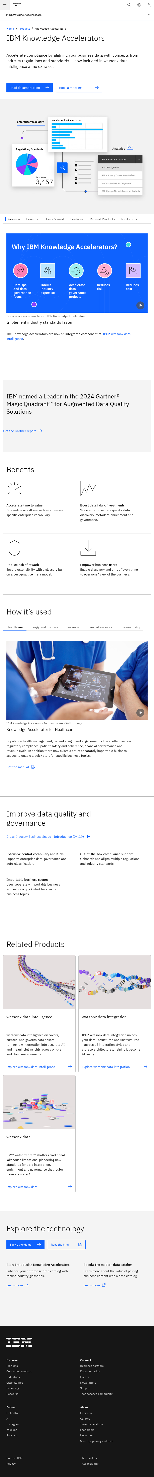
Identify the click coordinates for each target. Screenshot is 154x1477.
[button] (139, 5)
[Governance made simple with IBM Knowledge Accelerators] (77, 275)
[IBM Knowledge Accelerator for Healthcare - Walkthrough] (77, 683)
